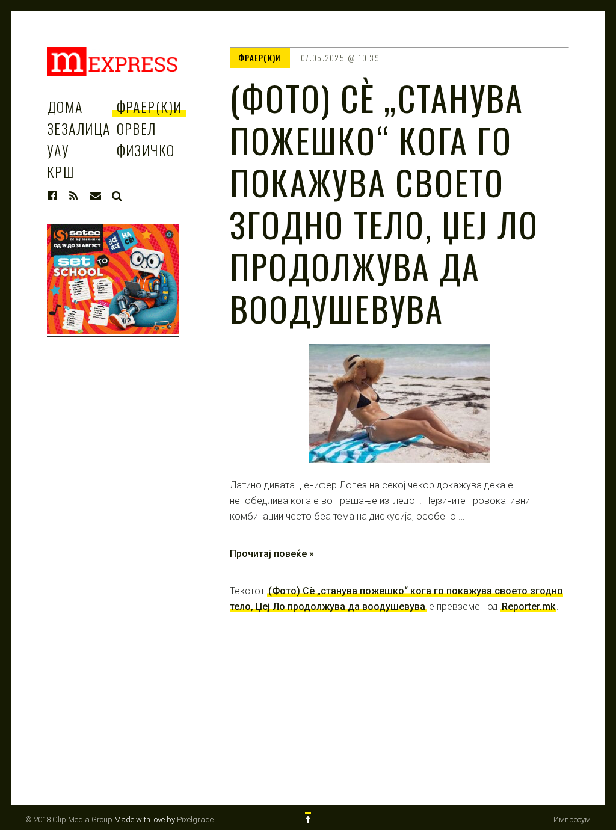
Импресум (572, 819)
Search (117, 196)
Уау (58, 150)
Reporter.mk (528, 606)
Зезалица (79, 128)
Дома (65, 106)
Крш (60, 171)
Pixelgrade (195, 819)
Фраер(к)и (149, 106)
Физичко (146, 150)
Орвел (136, 128)
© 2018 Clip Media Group (68, 819)
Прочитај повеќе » (272, 553)
